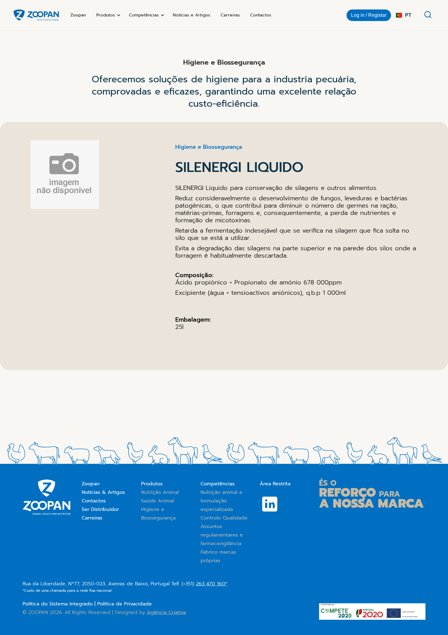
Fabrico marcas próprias (218, 556)
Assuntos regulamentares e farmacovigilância (222, 535)
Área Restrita (275, 483)
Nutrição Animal (160, 492)
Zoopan (78, 15)
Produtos (152, 483)
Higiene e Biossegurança (158, 514)
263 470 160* (211, 583)
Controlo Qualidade (224, 518)
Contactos (260, 15)
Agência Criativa (166, 612)
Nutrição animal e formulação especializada (221, 501)
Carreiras (230, 15)
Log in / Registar (368, 15)
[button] (107, 15)
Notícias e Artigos (191, 15)
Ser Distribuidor (100, 509)
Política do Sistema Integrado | (60, 604)
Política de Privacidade (124, 604)
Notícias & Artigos (103, 492)
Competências (218, 483)
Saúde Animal (157, 501)
